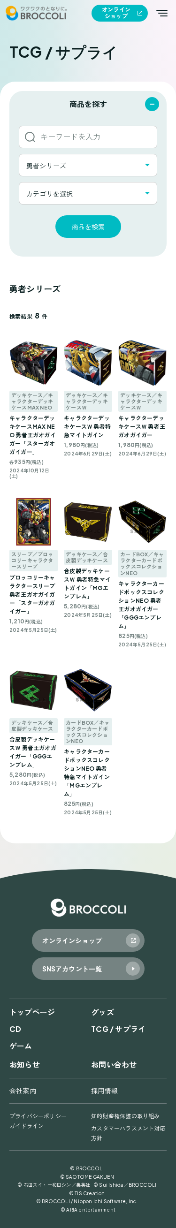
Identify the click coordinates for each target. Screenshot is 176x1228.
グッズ (102, 1012)
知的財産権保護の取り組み (125, 1116)
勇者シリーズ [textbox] (46, 165)
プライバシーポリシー (38, 1116)
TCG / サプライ (118, 1029)
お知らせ (24, 1064)
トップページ (32, 1012)
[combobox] (88, 165)
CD (15, 1029)
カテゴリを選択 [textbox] (49, 194)
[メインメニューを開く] (161, 13)
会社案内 (22, 1090)
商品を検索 (88, 226)
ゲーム (20, 1046)
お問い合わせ (114, 1064)
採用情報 (104, 1090)
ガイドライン (26, 1125)
